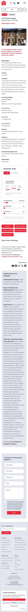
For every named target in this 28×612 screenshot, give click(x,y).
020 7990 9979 (15, 582)
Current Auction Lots (6, 540)
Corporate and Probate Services (5, 563)
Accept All (14, 599)
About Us (16, 558)
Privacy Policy (17, 564)
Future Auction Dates (6, 542)
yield (6, 173)
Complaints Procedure (19, 569)
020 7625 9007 (6, 255)
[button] (24, 3)
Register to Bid (4, 549)
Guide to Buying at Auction (20, 542)
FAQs (16, 567)
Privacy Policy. (17, 508)
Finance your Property (19, 547)
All (12, 9)
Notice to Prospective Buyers (20, 544)
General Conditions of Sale (20, 549)
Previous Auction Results (6, 551)
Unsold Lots (4, 547)
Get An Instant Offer (5, 568)
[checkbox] (5, 502)
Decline (14, 602)
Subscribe (6, 532)
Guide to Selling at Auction (7, 560)
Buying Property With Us (19, 540)
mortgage (15, 173)
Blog (16, 562)
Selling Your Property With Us (7, 558)
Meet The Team (18, 560)
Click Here (7, 441)
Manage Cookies (14, 606)
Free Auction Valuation (6, 566)
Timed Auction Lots (5, 544)
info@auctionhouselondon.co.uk (12, 256)
